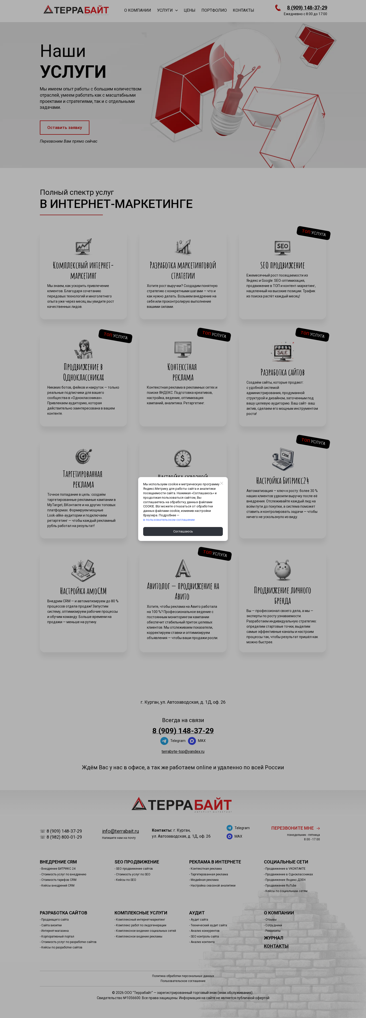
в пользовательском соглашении (169, 520)
